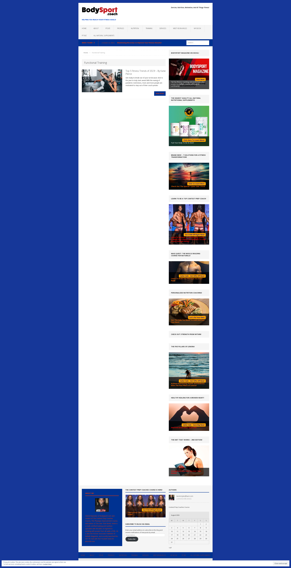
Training (149, 28)
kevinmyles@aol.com (185, 496)
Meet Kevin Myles (180, 28)
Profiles (120, 28)
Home (84, 28)
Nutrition (135, 28)
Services (162, 28)
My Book (197, 28)
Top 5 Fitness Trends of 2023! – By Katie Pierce (146, 72)
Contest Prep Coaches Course (179, 507)
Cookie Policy (47, 564)
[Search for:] (197, 43)
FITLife (107, 28)
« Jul (170, 548)
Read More (160, 93)
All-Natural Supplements (104, 35)
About (96, 28)
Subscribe (131, 539)
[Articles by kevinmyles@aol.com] (171, 499)
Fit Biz (84, 35)
